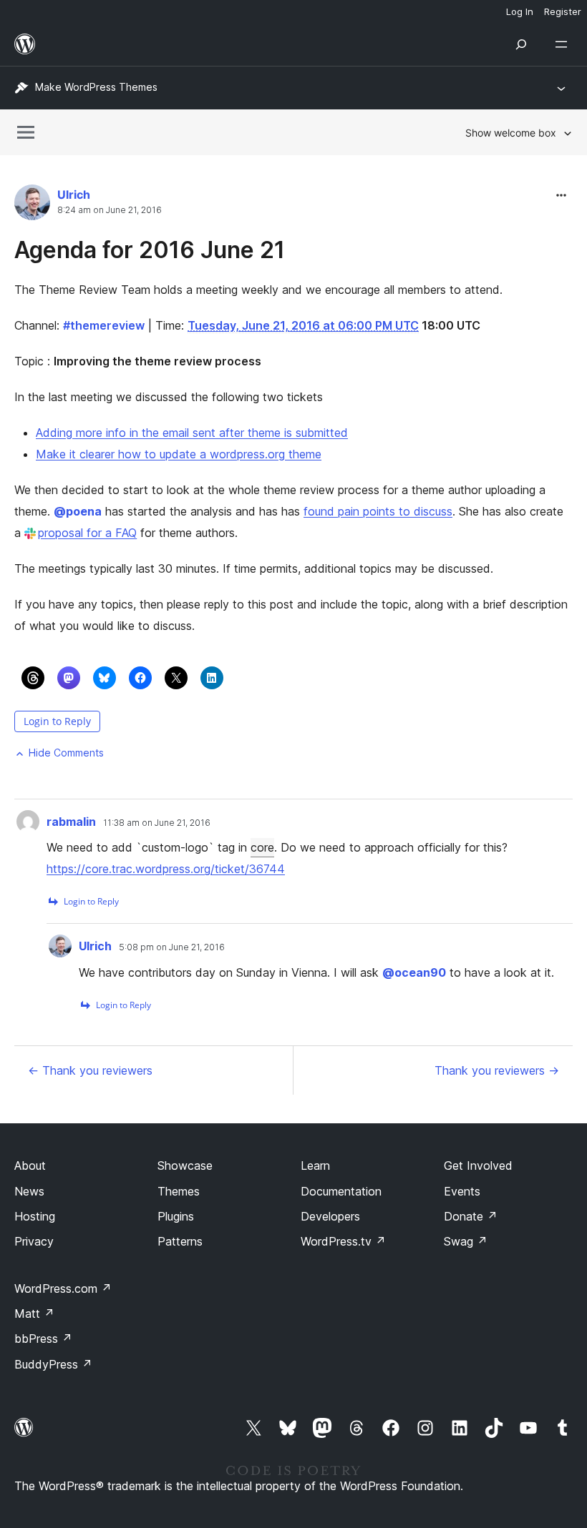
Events (462, 1191)
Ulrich (73, 194)
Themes (178, 1191)
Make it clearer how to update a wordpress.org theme (178, 454)
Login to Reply (57, 721)
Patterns (180, 1241)
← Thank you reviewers (90, 1070)
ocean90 (414, 972)
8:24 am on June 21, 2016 (109, 210)
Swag (465, 1241)
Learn (315, 1165)
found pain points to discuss (378, 511)
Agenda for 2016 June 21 (149, 250)
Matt (34, 1313)
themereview (104, 325)
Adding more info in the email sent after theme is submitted (192, 432)
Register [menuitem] (562, 11)
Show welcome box (510, 133)
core (262, 847)
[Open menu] (564, 44)
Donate (471, 1216)
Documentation (341, 1191)
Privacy (34, 1241)
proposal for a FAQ (87, 533)
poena (78, 511)
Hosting (34, 1216)
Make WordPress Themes (96, 87)
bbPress (43, 1338)
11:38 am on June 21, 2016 (156, 823)
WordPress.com (63, 1288)
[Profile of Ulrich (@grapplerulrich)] (32, 205)
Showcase (185, 1165)
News (29, 1191)
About (30, 1165)
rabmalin (71, 821)
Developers (330, 1216)
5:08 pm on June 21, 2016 (172, 947)
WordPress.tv (343, 1241)
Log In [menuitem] (519, 11)
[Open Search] (521, 44)
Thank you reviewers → (497, 1070)
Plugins (175, 1216)
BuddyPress (53, 1364)
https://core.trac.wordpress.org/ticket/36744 (166, 869)
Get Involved (478, 1165)
